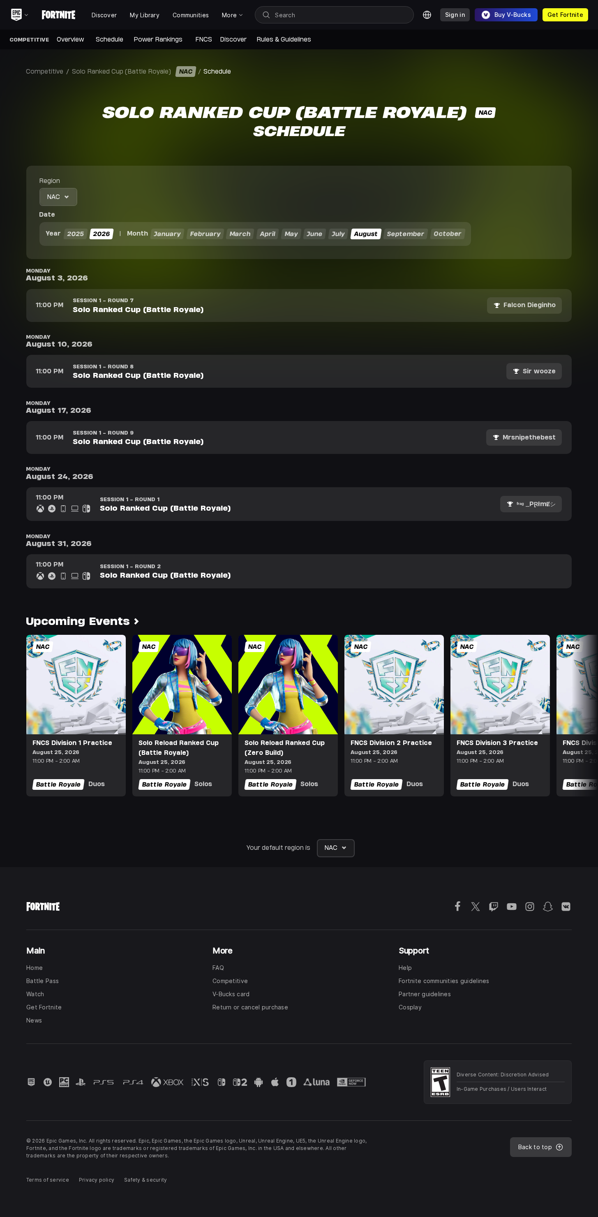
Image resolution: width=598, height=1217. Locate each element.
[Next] (576, 715)
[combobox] (58, 197)
